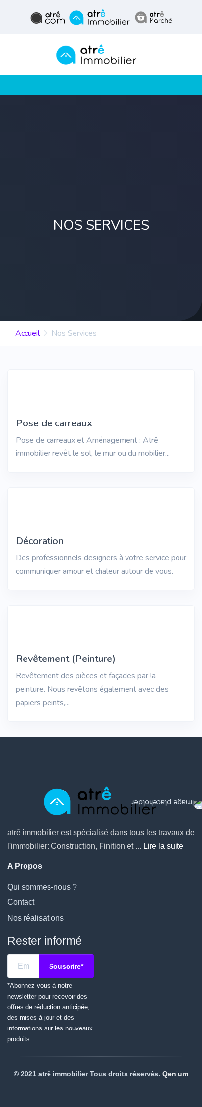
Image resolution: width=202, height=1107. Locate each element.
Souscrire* (66, 966)
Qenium (175, 1074)
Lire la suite (163, 846)
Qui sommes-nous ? (42, 887)
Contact (20, 902)
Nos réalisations (35, 918)
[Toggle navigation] (11, 85)
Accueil (27, 333)
